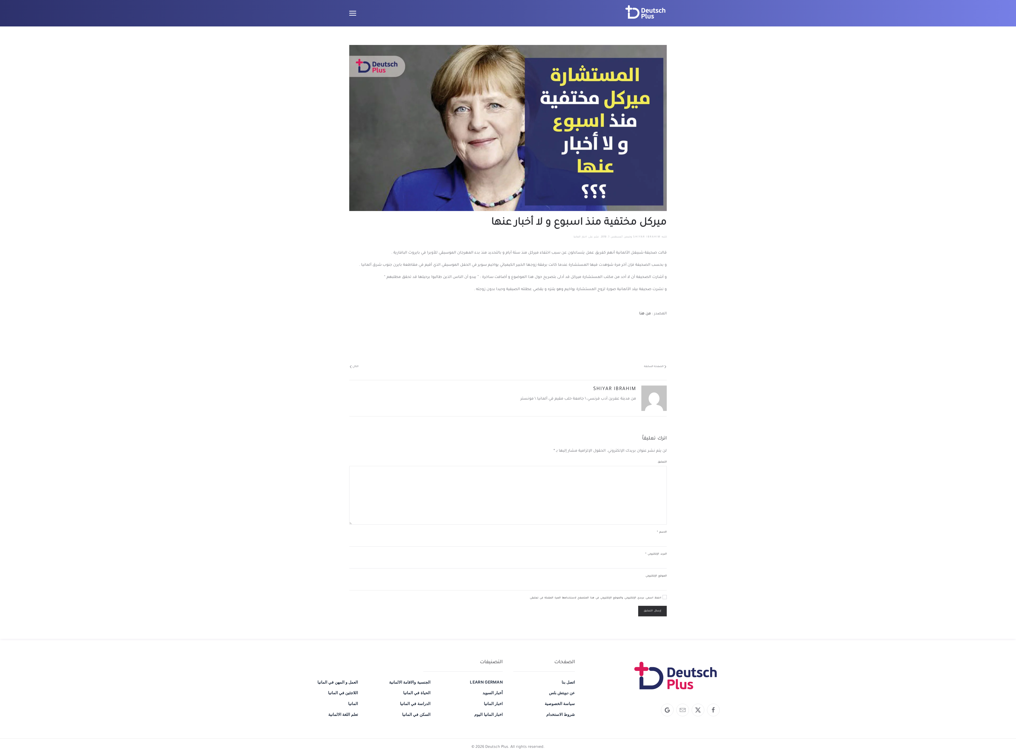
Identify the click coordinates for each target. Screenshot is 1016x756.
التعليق (662, 462)
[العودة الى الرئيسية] (645, 13)
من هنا (645, 314)
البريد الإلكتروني (656, 554)
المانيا (353, 703)
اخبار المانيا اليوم (488, 714)
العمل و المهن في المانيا (338, 682)
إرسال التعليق (652, 611)
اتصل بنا (568, 682)
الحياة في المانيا (416, 692)
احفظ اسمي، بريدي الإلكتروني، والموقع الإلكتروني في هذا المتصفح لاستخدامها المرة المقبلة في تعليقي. (596, 598)
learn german (486, 682)
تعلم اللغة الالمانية (343, 714)
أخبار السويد (493, 692)
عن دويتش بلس (562, 692)
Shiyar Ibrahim (646, 237)
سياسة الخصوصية (560, 703)
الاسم (662, 532)
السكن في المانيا (416, 714)
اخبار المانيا (580, 237)
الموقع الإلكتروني (656, 576)
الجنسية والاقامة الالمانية (409, 682)
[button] (352, 13)
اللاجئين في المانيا (343, 692)
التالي (355, 366)
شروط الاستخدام (560, 714)
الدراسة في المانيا (415, 703)
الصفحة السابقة (654, 366)
